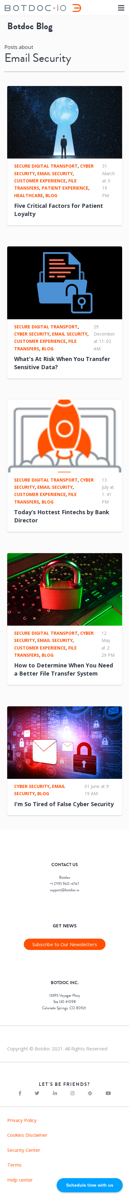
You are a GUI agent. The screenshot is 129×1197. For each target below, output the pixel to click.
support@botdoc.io (64, 890)
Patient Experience (65, 188)
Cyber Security (31, 334)
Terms (14, 1165)
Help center (20, 1180)
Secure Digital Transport (46, 166)
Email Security (55, 173)
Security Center (23, 1150)
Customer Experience (40, 181)
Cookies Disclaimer (27, 1135)
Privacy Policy (22, 1120)
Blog (51, 195)
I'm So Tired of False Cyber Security (64, 804)
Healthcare (28, 195)
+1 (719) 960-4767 (64, 884)
